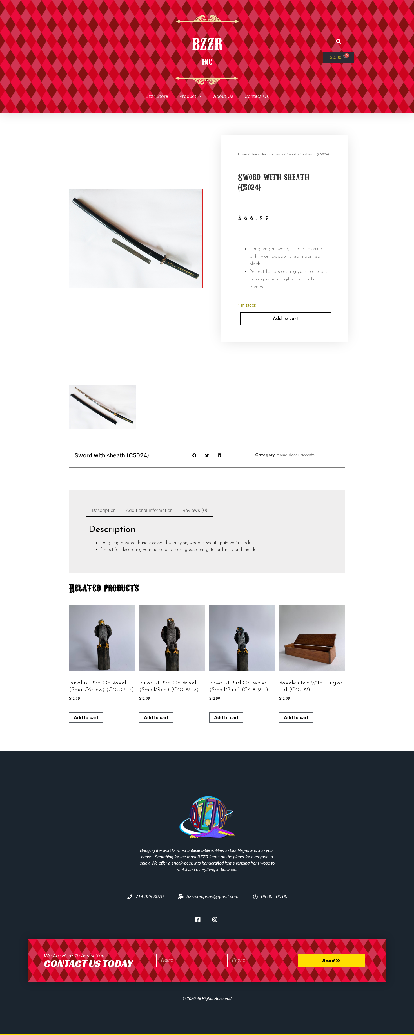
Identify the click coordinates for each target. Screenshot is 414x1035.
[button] (338, 41)
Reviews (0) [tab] (195, 510)
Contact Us (256, 96)
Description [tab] (104, 510)
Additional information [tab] (149, 510)
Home (242, 154)
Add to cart (285, 318)
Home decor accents (267, 154)
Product (187, 96)
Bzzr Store (157, 96)
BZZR (207, 42)
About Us (223, 96)
